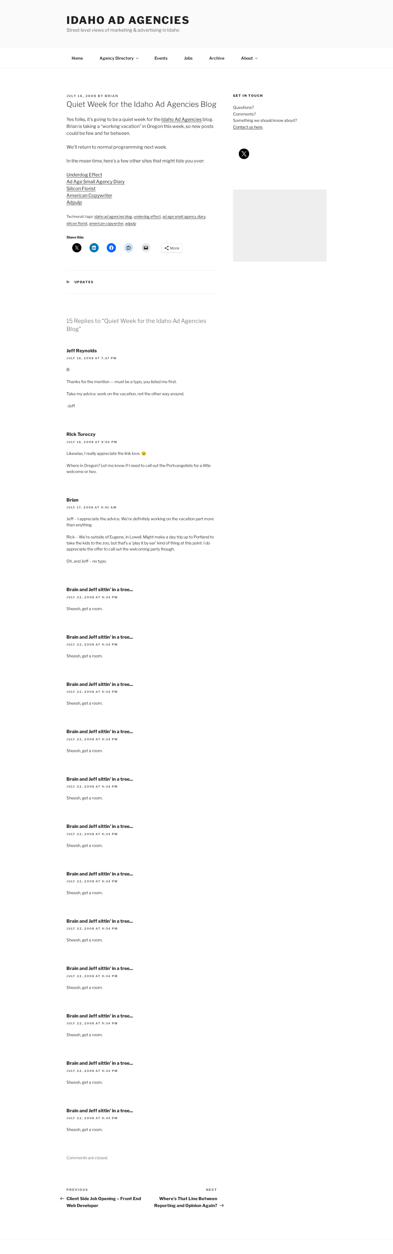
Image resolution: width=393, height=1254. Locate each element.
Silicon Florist (81, 188)
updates (84, 282)
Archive (216, 58)
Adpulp (74, 202)
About (247, 58)
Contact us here (247, 126)
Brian (111, 96)
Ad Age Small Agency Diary (95, 181)
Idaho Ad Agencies (128, 20)
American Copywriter (89, 195)
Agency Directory (117, 58)
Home (77, 58)
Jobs (188, 58)
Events (160, 58)
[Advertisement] (280, 226)
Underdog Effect (84, 174)
